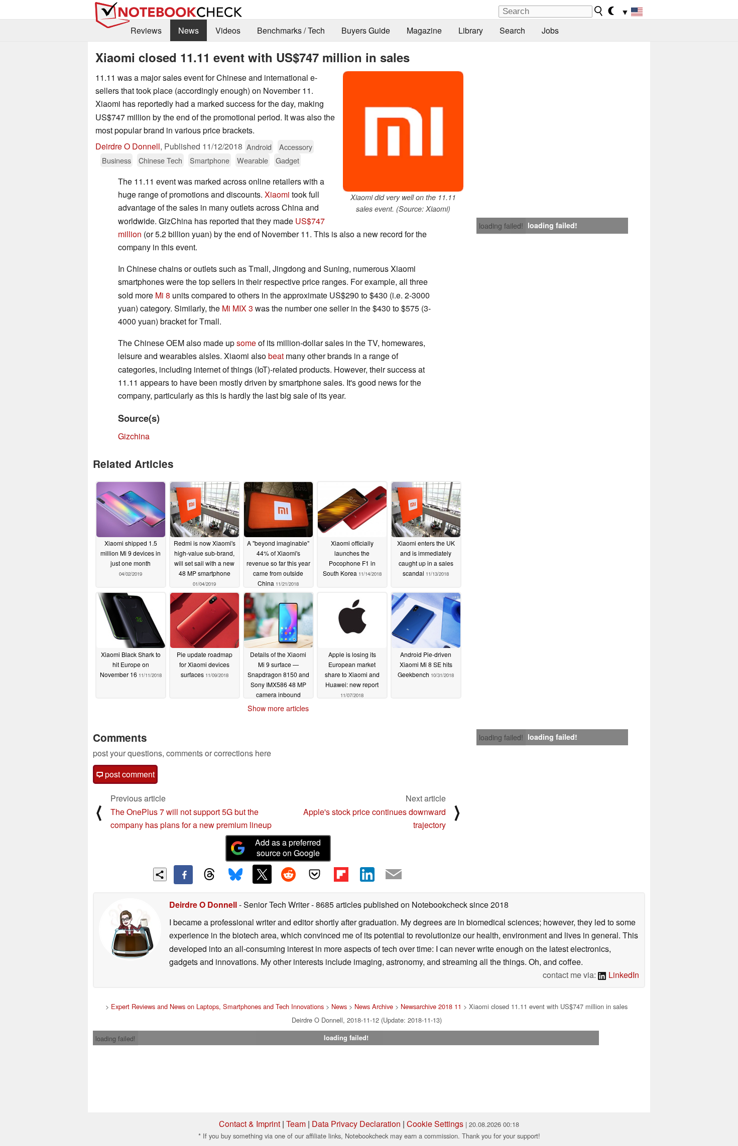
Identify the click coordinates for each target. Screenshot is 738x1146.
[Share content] (160, 874)
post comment (129, 774)
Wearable (252, 160)
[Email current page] (393, 874)
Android (259, 146)
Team (296, 1123)
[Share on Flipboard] (340, 874)
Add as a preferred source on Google (288, 848)
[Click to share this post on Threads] (209, 874)
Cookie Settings (435, 1123)
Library (470, 30)
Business (116, 160)
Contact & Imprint (249, 1123)
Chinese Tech (160, 160)
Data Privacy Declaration (356, 1123)
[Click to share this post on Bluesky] (235, 874)
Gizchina (134, 436)
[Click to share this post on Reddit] (288, 874)
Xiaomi (277, 194)
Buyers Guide (365, 30)
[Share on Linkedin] (367, 874)
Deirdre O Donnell (127, 146)
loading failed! (501, 226)
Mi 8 (162, 295)
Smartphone (209, 160)
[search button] (598, 11)
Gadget (287, 160)
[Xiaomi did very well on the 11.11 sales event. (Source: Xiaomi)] (403, 131)
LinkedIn (622, 974)
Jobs (550, 30)
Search (512, 30)
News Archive (373, 1006)
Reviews (146, 30)
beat (276, 356)
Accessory (295, 146)
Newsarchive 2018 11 (431, 1006)
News (188, 30)
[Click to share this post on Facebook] (183, 874)
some (246, 343)
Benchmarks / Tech (291, 30)
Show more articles (278, 708)
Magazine (424, 30)
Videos (227, 30)
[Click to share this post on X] (262, 874)
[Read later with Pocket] (314, 874)
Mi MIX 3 (237, 308)
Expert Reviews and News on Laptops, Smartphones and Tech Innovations (217, 1006)
